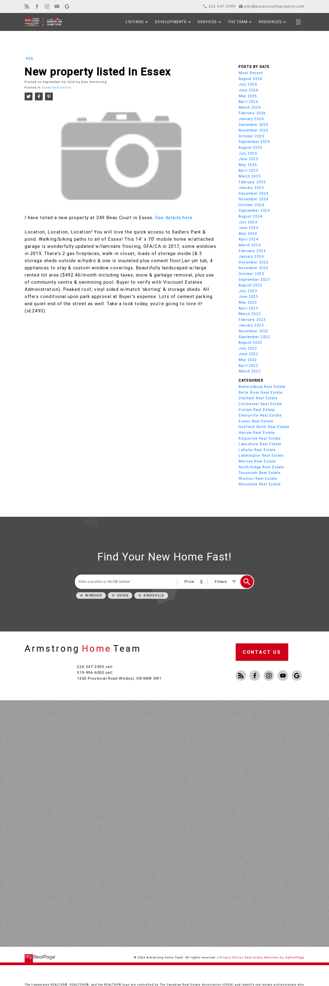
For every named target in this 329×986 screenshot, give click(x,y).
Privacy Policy (230, 957)
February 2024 (252, 251)
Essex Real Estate (56, 87)
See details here (174, 217)
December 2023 (254, 262)
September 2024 (254, 210)
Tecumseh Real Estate (260, 473)
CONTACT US (262, 652)
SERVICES (207, 22)
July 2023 (248, 291)
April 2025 (248, 170)
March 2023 (250, 314)
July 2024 (248, 222)
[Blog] (27, 6)
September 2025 (254, 142)
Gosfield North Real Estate (264, 427)
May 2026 (248, 96)
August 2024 (251, 216)
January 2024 (251, 256)
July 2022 (248, 348)
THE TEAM (238, 22)
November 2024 (254, 199)
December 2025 (254, 125)
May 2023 (248, 302)
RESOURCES (270, 22)
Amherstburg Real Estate (262, 387)
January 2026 (251, 119)
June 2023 (248, 296)
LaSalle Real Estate (257, 450)
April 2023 (248, 308)
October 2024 (251, 205)
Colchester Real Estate (260, 404)
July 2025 (248, 153)
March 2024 (250, 245)
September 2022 (254, 337)
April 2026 (248, 101)
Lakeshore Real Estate (260, 444)
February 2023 (252, 320)
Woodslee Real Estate (260, 484)
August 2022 (251, 342)
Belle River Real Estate (261, 392)
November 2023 (254, 268)
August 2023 (251, 285)
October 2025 (251, 136)
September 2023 (254, 279)
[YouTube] (57, 6)
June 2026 (248, 90)
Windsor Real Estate (258, 478)
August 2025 (251, 147)
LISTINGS (135, 22)
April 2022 (248, 365)
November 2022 (254, 331)
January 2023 (251, 325)
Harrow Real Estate (257, 432)
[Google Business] (67, 6)
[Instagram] (47, 6)
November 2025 (254, 130)
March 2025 (250, 176)
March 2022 (250, 371)
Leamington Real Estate (261, 455)
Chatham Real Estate (258, 398)
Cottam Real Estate (257, 410)
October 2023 (251, 274)
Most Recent (251, 73)
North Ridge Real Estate (261, 467)
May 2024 (248, 233)
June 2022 (248, 354)
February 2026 (252, 113)
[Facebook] (37, 6)
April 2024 (248, 239)
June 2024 (248, 228)
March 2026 (250, 107)
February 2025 (252, 182)
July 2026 (248, 84)
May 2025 (248, 165)
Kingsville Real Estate (260, 438)
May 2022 (248, 360)
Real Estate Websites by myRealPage (274, 957)
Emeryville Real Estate (260, 415)
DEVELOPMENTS (170, 22)
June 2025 (248, 159)
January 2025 (251, 188)
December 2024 (254, 193)
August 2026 (251, 79)
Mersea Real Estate (257, 461)
